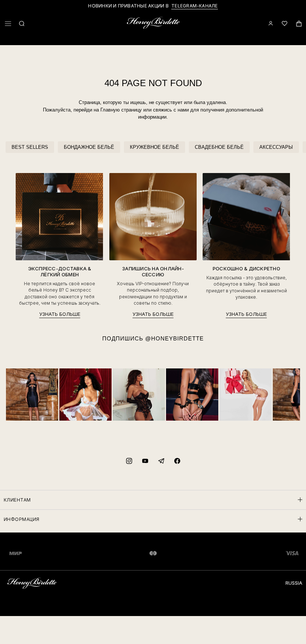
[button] (8, 24)
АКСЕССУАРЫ (276, 147)
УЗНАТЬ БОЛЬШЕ (59, 314)
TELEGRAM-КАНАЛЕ (194, 6)
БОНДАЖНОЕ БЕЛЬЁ (89, 147)
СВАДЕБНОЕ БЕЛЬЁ (219, 147)
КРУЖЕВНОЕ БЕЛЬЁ (154, 147)
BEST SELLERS (30, 147)
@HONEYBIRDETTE (174, 338)
